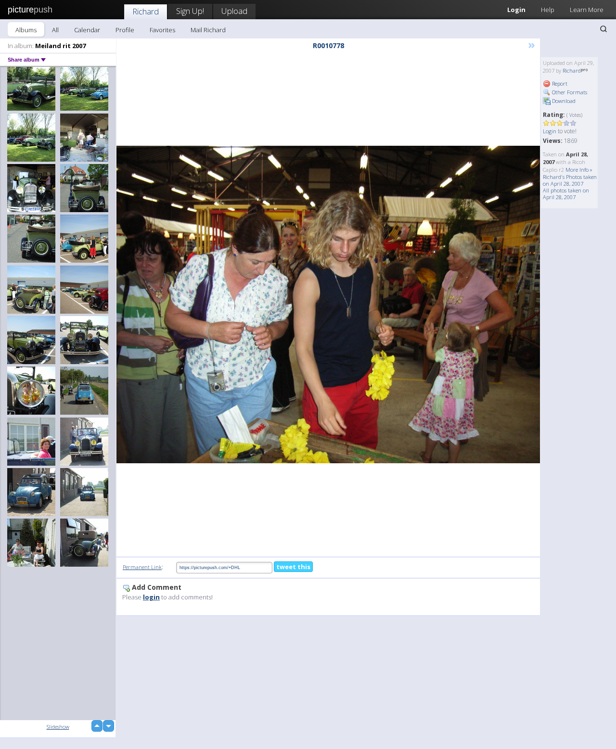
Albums (26, 29)
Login (516, 9)
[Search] (603, 29)
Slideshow (58, 726)
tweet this (293, 566)
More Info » (578, 169)
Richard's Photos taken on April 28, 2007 (570, 180)
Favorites (162, 29)
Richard (145, 11)
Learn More (586, 9)
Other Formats (569, 92)
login (151, 597)
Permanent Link (142, 567)
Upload (234, 10)
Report (559, 83)
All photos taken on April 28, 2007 (566, 194)
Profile (125, 29)
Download (563, 100)
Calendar (87, 29)
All (55, 29)
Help (547, 9)
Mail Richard (208, 29)
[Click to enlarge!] (328, 304)
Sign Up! (190, 10)
